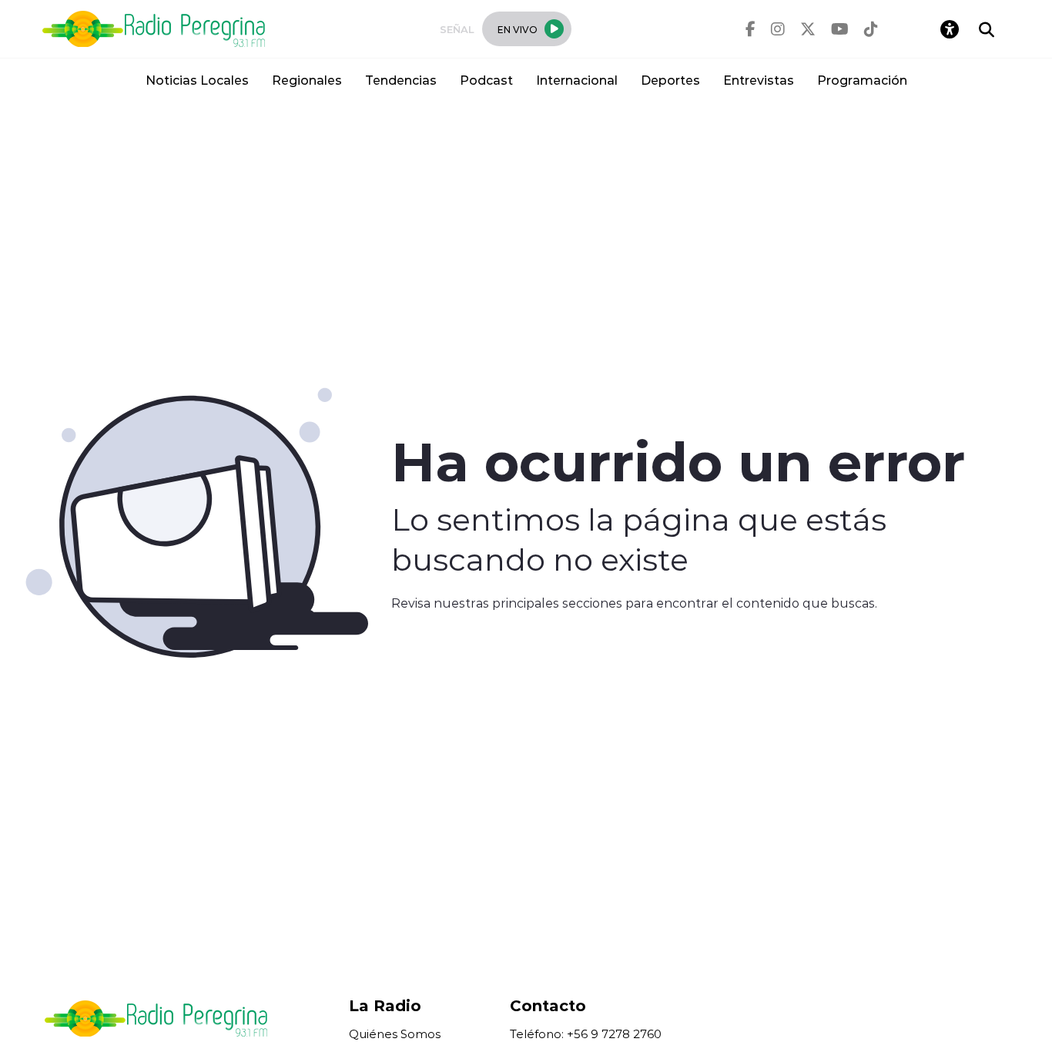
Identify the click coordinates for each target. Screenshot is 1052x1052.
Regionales (307, 80)
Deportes (670, 80)
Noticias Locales (197, 80)
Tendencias (401, 80)
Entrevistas (758, 80)
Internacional (577, 80)
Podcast (486, 80)
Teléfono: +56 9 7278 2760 (586, 1034)
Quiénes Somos (395, 1034)
